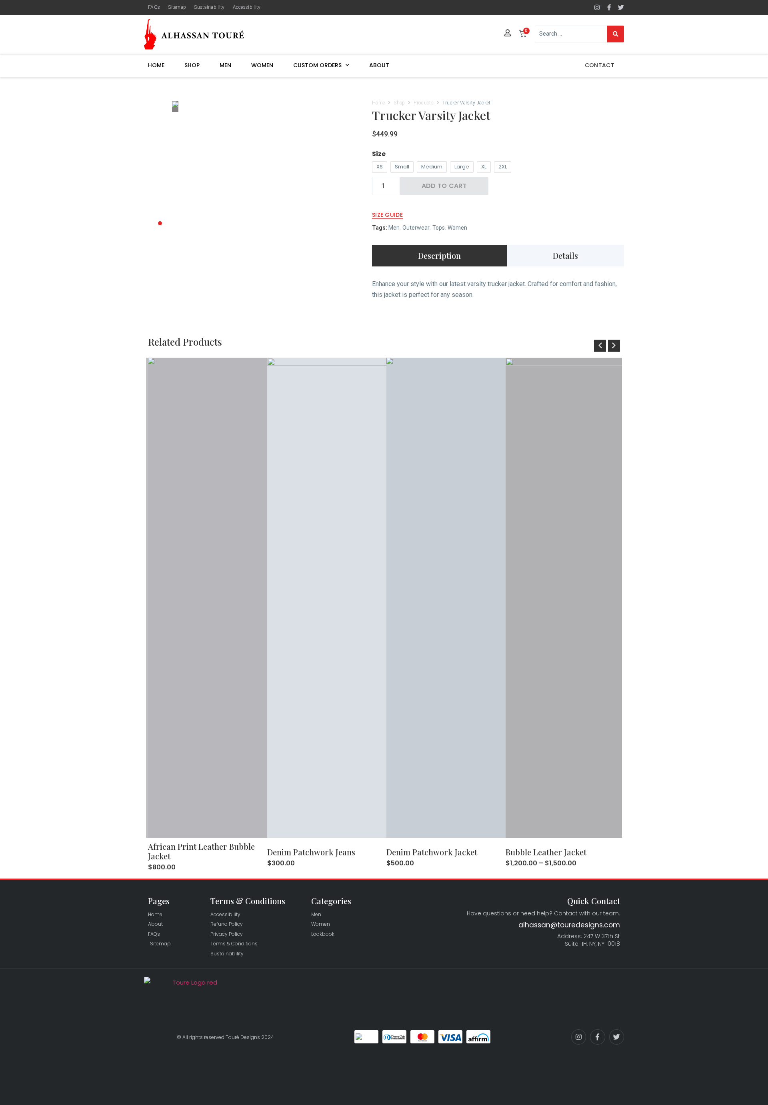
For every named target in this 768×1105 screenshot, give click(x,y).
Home (156, 65)
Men (225, 65)
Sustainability (209, 7)
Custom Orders (317, 65)
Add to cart (444, 185)
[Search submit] (615, 34)
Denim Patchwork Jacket (431, 852)
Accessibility (247, 7)
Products (423, 103)
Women (262, 65)
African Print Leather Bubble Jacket (201, 851)
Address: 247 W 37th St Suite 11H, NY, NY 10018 (588, 940)
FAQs (154, 7)
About (379, 65)
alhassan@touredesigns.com (569, 925)
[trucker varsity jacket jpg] (264, 106)
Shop (192, 65)
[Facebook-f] (609, 7)
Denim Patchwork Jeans (311, 852)
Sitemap (177, 7)
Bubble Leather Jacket (546, 852)
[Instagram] (597, 7)
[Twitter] (621, 7)
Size (379, 154)
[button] (600, 346)
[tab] (439, 255)
